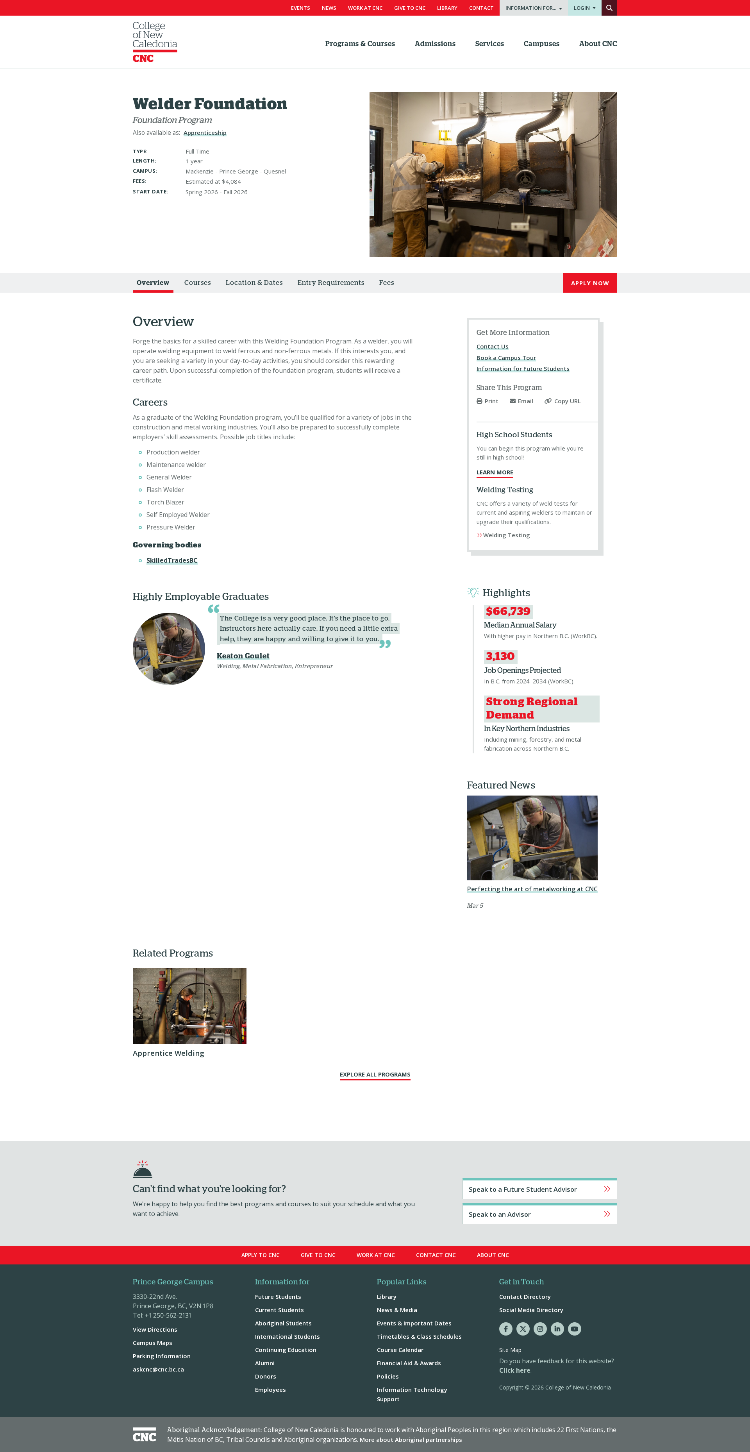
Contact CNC (436, 1255)
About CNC (598, 44)
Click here (514, 1370)
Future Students (278, 1296)
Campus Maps (152, 1342)
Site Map (510, 1350)
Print (491, 401)
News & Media (397, 1310)
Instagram (540, 1329)
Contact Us (493, 346)
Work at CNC (376, 1255)
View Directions (155, 1329)
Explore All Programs (375, 1074)
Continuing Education (285, 1350)
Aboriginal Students (283, 1323)
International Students (287, 1336)
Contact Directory (525, 1296)
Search (609, 8)
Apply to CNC (260, 1255)
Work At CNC (365, 7)
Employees (270, 1389)
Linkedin (557, 1329)
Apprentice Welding (168, 1053)
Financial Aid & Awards (409, 1363)
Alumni (265, 1363)
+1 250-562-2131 (168, 1315)
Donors (265, 1376)
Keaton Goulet (243, 656)
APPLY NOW (590, 283)
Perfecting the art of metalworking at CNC (532, 889)
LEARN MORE (495, 472)
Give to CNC (318, 1255)
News (329, 7)
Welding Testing (506, 535)
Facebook (505, 1329)
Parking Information (162, 1356)
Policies (388, 1376)
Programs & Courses (360, 44)
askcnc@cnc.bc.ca (158, 1369)
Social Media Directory (531, 1310)
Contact (481, 7)
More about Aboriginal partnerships (411, 1439)
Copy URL (567, 401)
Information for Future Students (523, 368)
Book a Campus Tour (506, 357)
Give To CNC (409, 7)
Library (447, 7)
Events (300, 7)
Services (489, 44)
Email (525, 401)
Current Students (279, 1310)
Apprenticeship (205, 132)
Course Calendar (400, 1350)
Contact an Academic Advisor (539, 1213)
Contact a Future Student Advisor (539, 1188)
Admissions (435, 44)
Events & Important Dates (414, 1323)
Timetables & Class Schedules (419, 1336)
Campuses (542, 44)
